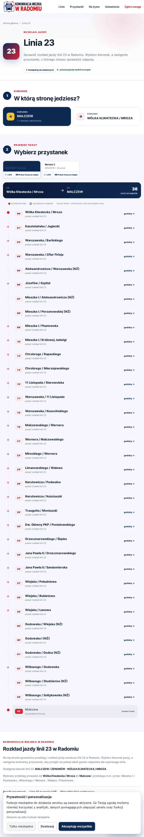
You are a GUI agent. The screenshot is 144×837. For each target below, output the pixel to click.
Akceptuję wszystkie (77, 826)
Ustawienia (112, 6)
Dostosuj (47, 826)
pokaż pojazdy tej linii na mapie (75, 69)
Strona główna (10, 23)
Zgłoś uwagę (132, 6)
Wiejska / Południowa (60, 780)
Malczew (85, 775)
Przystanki (77, 6)
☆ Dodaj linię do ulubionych (40, 70)
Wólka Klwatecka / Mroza (59, 775)
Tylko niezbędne (21, 826)
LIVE (10, 175)
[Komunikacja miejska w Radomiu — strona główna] (22, 7)
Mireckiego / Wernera (32, 780)
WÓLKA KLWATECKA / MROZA (86, 768)
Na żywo (94, 6)
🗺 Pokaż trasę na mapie (27, 175)
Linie (61, 6)
